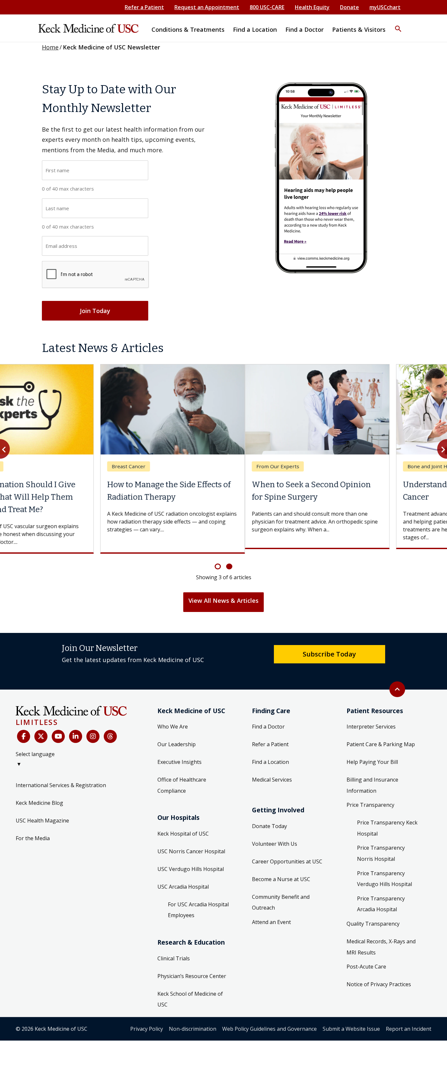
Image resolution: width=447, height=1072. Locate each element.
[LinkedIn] (75, 731)
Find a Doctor (268, 722)
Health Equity (312, 7)
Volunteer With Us (274, 838)
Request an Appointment (206, 7)
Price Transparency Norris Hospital (381, 849)
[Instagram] (93, 731)
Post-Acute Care (366, 962)
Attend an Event (271, 917)
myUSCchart (385, 7)
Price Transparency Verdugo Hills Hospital (384, 874)
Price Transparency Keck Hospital (387, 823)
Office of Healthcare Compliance (181, 780)
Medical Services (272, 775)
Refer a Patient (144, 7)
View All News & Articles (223, 596)
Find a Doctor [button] (304, 29)
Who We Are (172, 722)
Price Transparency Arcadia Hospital (381, 899)
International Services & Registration (61, 780)
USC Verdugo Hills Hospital (190, 864)
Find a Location (270, 757)
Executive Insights (179, 757)
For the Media (33, 833)
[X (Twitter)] (41, 731)
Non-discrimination (192, 1023)
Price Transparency (370, 800)
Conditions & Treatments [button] (188, 29)
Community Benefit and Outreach (281, 897)
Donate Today (269, 821)
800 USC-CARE (267, 7)
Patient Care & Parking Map (381, 739)
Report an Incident (408, 1023)
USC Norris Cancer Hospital (191, 846)
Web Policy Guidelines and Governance (269, 1023)
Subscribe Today (329, 649)
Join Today (95, 311)
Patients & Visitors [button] (358, 29)
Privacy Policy (146, 1023)
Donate (349, 7)
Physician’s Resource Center (191, 971)
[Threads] (110, 731)
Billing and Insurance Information (372, 780)
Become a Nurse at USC (281, 874)
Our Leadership (176, 739)
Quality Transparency (373, 919)
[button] (398, 24)
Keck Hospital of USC (183, 828)
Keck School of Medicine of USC (190, 994)
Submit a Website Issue (351, 1023)
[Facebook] (23, 731)
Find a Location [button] (255, 29)
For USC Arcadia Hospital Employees (198, 905)
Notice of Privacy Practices (379, 979)
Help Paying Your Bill (372, 757)
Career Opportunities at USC (287, 856)
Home (50, 47)
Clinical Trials (173, 953)
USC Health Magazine (42, 816)
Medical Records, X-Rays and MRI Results (381, 942)
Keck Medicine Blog (39, 798)
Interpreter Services (371, 722)
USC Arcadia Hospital (183, 881)
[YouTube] (58, 731)
